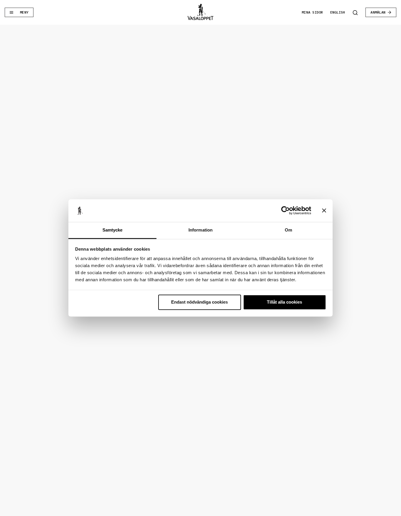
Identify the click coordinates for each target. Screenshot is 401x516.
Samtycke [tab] (112, 229)
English (337, 12)
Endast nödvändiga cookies (199, 302)
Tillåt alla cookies (284, 302)
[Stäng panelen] (324, 211)
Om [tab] (288, 229)
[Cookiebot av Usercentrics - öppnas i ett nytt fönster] (285, 210)
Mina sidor (312, 12)
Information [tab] (200, 229)
